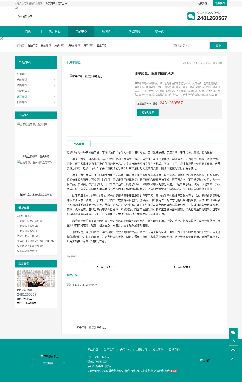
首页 (28, 31)
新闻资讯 (107, 31)
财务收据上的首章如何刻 (30, 245)
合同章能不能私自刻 (28, 226)
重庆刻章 (50, 3)
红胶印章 (33, 45)
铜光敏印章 (74, 45)
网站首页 (93, 349)
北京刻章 (147, 370)
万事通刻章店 (103, 366)
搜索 (218, 45)
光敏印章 (46, 45)
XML (139, 370)
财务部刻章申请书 (27, 250)
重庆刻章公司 (116, 370)
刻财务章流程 (24, 216)
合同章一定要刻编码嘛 (29, 221)
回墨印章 (102, 45)
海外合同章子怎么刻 (28, 236)
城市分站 (62, 3)
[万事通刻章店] (23, 16)
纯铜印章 (59, 45)
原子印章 (88, 45)
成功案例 (134, 31)
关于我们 (202, 3)
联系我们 (220, 3)
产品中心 (81, 31)
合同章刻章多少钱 (27, 231)
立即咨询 (148, 112)
